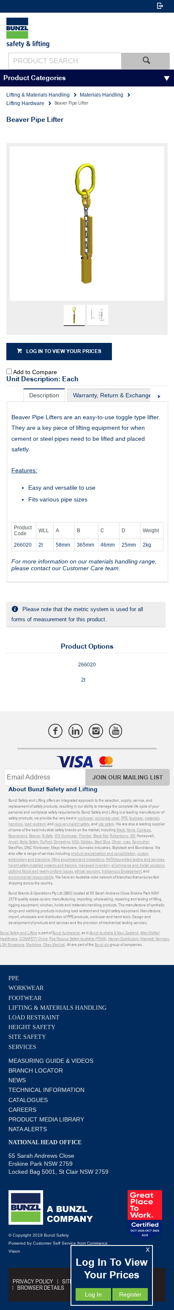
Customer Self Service (54, 1243)
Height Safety (31, 1027)
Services (22, 1047)
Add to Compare (35, 372)
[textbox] (64, 61)
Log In (93, 1294)
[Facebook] (55, 731)
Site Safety (27, 1037)
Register (130, 1294)
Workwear (26, 988)
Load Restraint (34, 1017)
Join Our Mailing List (127, 777)
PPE (13, 978)
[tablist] (87, 485)
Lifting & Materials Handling (57, 1008)
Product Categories (34, 78)
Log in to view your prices (63, 351)
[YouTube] (115, 731)
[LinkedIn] (75, 731)
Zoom (95, 228)
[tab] (44, 395)
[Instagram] (96, 731)
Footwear (24, 998)
